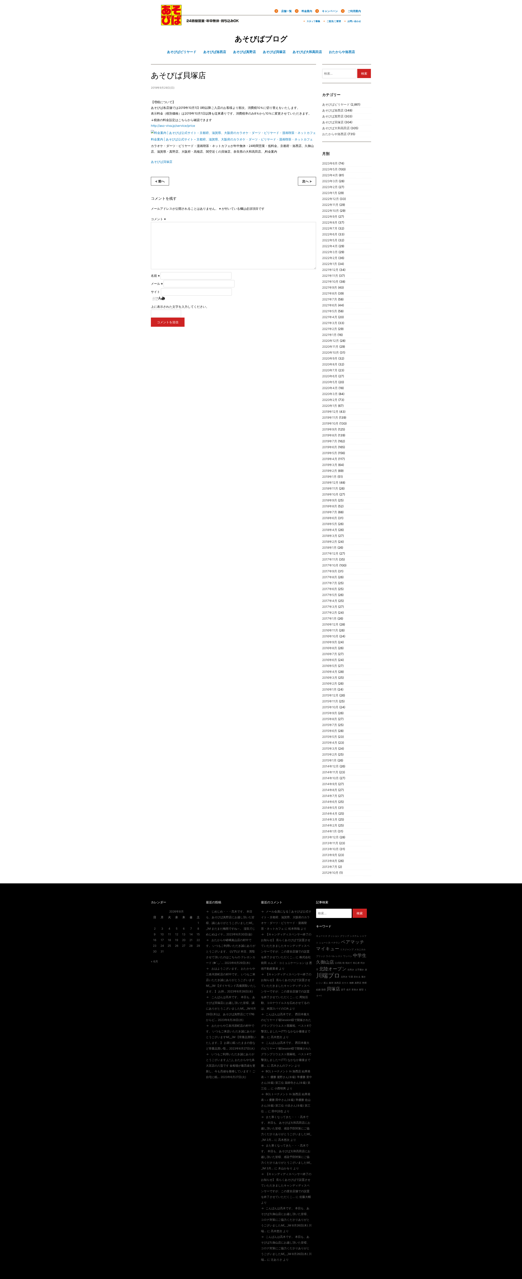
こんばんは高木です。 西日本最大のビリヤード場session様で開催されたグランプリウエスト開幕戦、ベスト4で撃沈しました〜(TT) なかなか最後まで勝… (286, 1025)
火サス (345, 983)
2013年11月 (330, 843)
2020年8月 (329, 364)
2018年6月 (329, 518)
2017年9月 (329, 571)
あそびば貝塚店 (161, 162)
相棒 (351, 983)
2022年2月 (329, 258)
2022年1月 (329, 264)
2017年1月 (329, 618)
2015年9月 (329, 713)
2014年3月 (329, 819)
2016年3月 (329, 678)
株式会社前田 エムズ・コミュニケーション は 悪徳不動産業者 (286, 962)
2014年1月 (329, 831)
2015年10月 (330, 707)
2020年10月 (330, 352)
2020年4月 (330, 388)
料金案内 (307, 11)
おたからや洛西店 (334, 134)
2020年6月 (329, 376)
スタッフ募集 (313, 21)
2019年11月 (330, 417)
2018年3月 (329, 536)
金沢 (348, 989)
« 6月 (154, 961)
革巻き (355, 989)
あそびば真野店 (333, 116)
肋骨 (323, 989)
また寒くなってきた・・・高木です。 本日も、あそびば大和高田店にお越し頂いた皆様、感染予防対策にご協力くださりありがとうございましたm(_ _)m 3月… (286, 1128)
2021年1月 (329, 335)
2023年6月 (330, 163)
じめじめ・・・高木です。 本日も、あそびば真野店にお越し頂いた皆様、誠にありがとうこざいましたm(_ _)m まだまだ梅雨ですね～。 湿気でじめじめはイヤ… (230, 923)
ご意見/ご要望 (334, 21)
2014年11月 (330, 772)
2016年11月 (330, 630)
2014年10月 (330, 778)
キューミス (321, 936)
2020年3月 (330, 394)
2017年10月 (330, 565)
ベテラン (335, 942)
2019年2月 (329, 471)
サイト (155, 292)
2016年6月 (329, 660)
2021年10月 (330, 282)
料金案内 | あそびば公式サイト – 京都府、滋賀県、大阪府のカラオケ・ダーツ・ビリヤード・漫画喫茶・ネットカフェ (232, 139)
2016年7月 (329, 654)
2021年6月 (329, 305)
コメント (158, 219)
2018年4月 (329, 530)
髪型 (361, 989)
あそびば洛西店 (333, 110)
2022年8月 (329, 222)
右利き (350, 969)
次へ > (307, 181)
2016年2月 (329, 683)
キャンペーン (330, 11)
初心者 (356, 963)
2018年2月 (329, 542)
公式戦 (338, 963)
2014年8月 (329, 790)
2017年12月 (330, 553)
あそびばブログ (261, 38)
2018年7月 (329, 512)
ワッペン (347, 956)
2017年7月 (329, 583)
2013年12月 (330, 837)
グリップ (344, 936)
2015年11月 (330, 701)
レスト (339, 956)
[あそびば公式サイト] (171, 22)
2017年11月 (330, 559)
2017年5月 (329, 595)
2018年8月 (329, 506)
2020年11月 (330, 347)
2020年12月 (330, 341)
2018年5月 (329, 524)
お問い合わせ (354, 21)
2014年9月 (329, 784)
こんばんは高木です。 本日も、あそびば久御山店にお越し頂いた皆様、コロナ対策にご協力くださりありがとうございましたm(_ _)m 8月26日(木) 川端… (286, 1219)
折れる (357, 977)
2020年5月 (329, 382)
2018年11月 (330, 488)
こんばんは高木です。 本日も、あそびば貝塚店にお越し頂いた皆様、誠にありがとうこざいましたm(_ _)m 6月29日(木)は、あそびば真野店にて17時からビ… (231, 1008)
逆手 (343, 989)
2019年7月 (329, 441)
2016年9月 (329, 642)
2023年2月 (330, 187)
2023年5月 (330, 169)
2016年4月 (329, 672)
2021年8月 (329, 293)
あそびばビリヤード (336, 104)
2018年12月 (330, 482)
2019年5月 (329, 453)
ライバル (330, 956)
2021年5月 (329, 311)
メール (157, 284)
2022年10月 (330, 211)
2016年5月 (329, 666)
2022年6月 (329, 234)
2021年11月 (330, 276)
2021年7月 (329, 299)
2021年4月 (329, 317)
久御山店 (325, 962)
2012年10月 (330, 873)
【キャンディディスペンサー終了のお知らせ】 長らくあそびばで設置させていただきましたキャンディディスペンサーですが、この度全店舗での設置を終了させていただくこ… (286, 945)
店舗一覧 (286, 11)
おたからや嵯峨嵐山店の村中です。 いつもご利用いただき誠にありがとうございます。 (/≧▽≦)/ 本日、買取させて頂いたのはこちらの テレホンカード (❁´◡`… (230, 951)
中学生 (359, 955)
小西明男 (280, 1088)
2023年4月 (330, 175)
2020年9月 (329, 358)
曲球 (331, 983)
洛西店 (337, 983)
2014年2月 (329, 825)
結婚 (318, 989)
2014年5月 (329, 808)
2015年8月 (329, 719)
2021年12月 (330, 270)
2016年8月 (329, 648)
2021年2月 (329, 329)
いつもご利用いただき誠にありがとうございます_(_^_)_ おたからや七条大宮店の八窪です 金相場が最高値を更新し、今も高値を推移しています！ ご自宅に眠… (230, 1065)
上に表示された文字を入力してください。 (180, 307)
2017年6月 (329, 589)
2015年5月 (329, 737)
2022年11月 (330, 205)
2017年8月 (329, 577)
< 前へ (160, 181)
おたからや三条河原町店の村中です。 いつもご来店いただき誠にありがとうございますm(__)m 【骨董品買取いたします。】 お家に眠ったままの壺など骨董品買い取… (231, 1037)
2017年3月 (329, 607)
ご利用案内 (354, 11)
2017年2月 (329, 613)
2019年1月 (329, 477)
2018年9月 (329, 500)
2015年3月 (329, 748)
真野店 (358, 983)
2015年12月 (330, 695)
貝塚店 (333, 988)
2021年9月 (329, 287)
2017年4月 (329, 601)
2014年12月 (330, 766)
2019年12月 (330, 412)
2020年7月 (329, 370)
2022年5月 (329, 240)
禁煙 (364, 983)
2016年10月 (330, 636)
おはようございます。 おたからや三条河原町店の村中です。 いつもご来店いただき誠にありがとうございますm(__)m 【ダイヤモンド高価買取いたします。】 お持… (231, 980)
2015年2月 (329, 754)
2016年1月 (329, 689)
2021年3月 (329, 323)
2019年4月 (329, 459)
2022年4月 (330, 246)
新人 (326, 983)
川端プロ (328, 975)
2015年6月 (329, 731)
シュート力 (324, 942)
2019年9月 (329, 429)
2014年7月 (329, 796)
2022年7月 (329, 228)
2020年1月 (329, 406)
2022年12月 (330, 199)
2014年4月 (329, 814)
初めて (348, 963)
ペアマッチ (352, 942)
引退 (350, 977)
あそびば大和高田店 (336, 128)
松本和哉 (294, 928)
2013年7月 (329, 867)
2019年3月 (329, 465)
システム (354, 936)
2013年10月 (330, 849)
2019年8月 (329, 435)
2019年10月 (330, 423)
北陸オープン (333, 968)
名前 (155, 276)
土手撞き (359, 969)
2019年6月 (329, 447)
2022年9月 (329, 217)
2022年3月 (330, 252)
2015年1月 (329, 760)
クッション (333, 936)
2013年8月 (329, 861)
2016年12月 (330, 624)
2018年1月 (329, 548)
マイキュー (327, 948)
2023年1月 (329, 193)
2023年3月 (330, 181)
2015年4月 (329, 743)
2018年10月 (330, 494)
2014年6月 (329, 802)
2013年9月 (329, 855)
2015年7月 (329, 725)
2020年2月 (329, 400)
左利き (344, 977)
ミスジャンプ (347, 949)
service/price (173, 126)
